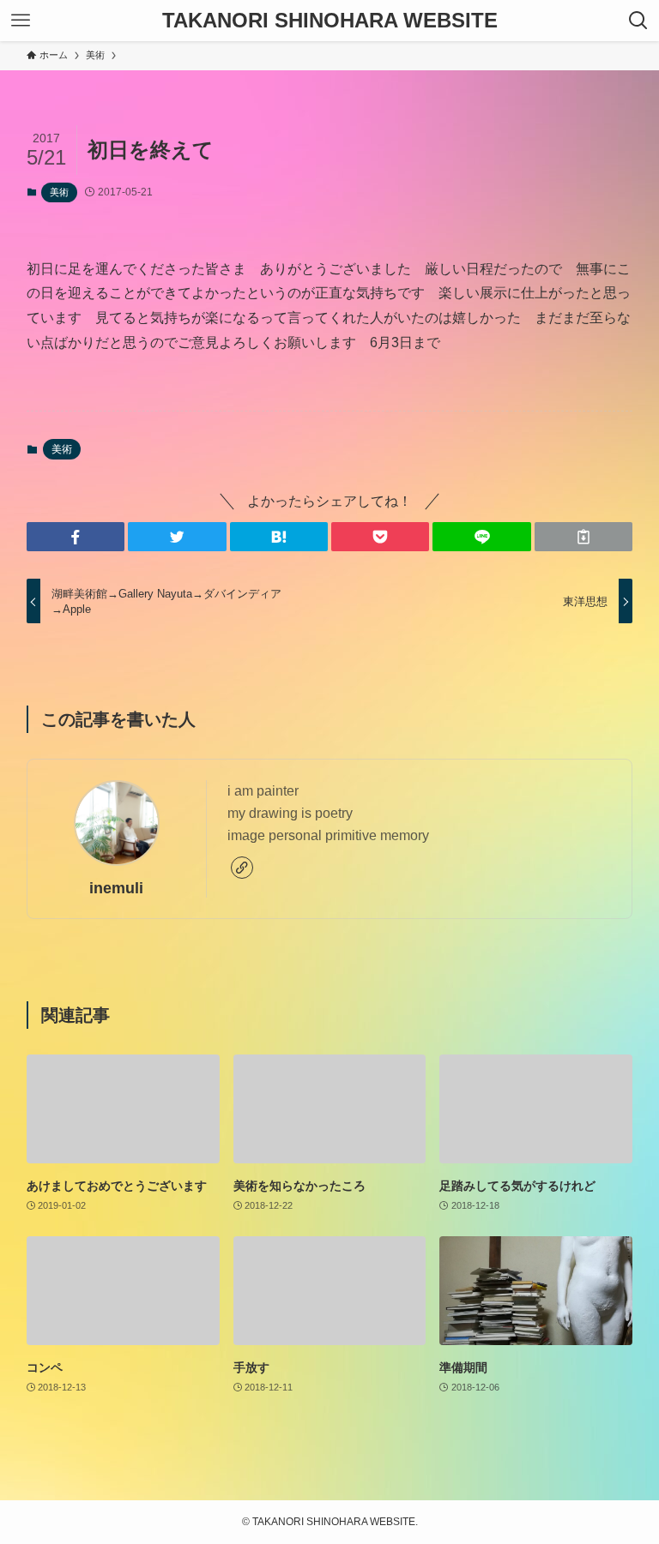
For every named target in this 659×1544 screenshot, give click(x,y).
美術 (59, 192)
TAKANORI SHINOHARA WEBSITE (330, 20)
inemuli (116, 888)
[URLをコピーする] (583, 536)
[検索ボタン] (638, 20)
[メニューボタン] (20, 20)
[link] (242, 867)
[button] (75, 536)
